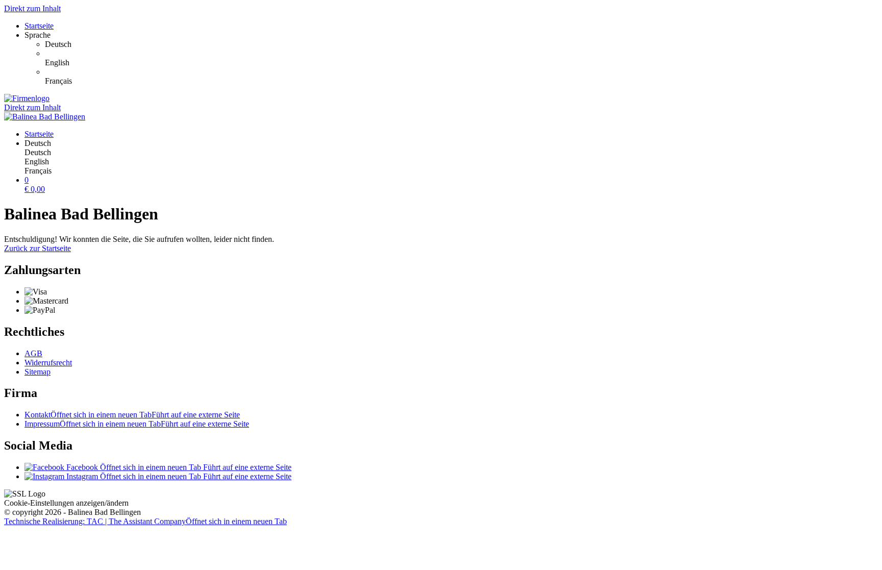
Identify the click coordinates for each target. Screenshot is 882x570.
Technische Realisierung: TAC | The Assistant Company (145, 521)
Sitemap (37, 371)
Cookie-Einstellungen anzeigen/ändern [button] (66, 503)
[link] (461, 44)
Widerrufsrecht (48, 362)
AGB (33, 353)
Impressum (136, 423)
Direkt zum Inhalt (32, 8)
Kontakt (132, 414)
